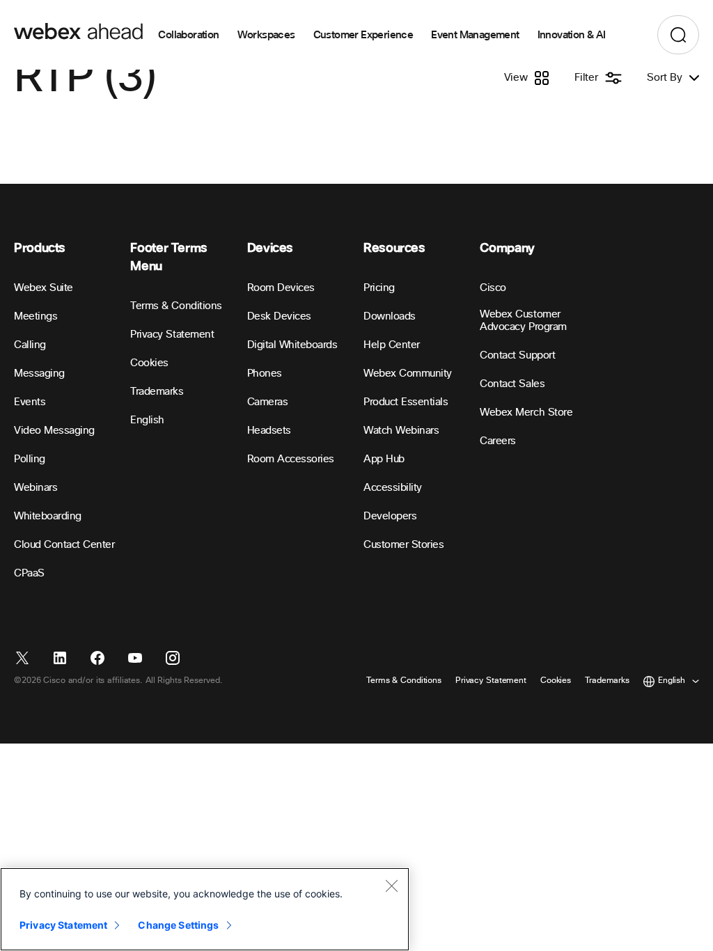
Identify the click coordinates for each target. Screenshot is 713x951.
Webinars (35, 487)
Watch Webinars (401, 430)
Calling (30, 345)
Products (39, 248)
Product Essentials (405, 402)
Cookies (149, 363)
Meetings (35, 316)
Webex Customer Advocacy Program (523, 320)
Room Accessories (290, 459)
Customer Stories (403, 545)
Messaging (39, 373)
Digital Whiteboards (292, 345)
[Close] (391, 886)
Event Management (475, 35)
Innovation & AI (572, 35)
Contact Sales (512, 384)
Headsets (269, 430)
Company (507, 248)
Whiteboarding (47, 516)
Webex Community (407, 373)
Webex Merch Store (526, 412)
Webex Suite (43, 288)
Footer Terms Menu (168, 257)
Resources (394, 248)
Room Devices (281, 288)
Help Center (391, 345)
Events (29, 402)
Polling (29, 459)
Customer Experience (363, 35)
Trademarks (156, 391)
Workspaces (266, 35)
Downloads (389, 316)
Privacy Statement (172, 334)
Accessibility (392, 487)
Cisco (493, 288)
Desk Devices (279, 316)
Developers (389, 516)
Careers (498, 441)
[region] (204, 909)
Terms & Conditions (175, 306)
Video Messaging (54, 430)
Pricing (379, 288)
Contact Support (517, 355)
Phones (264, 373)
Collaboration (188, 35)
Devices (270, 248)
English (147, 420)
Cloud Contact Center (64, 545)
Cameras (267, 402)
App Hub (384, 459)
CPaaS (29, 573)
